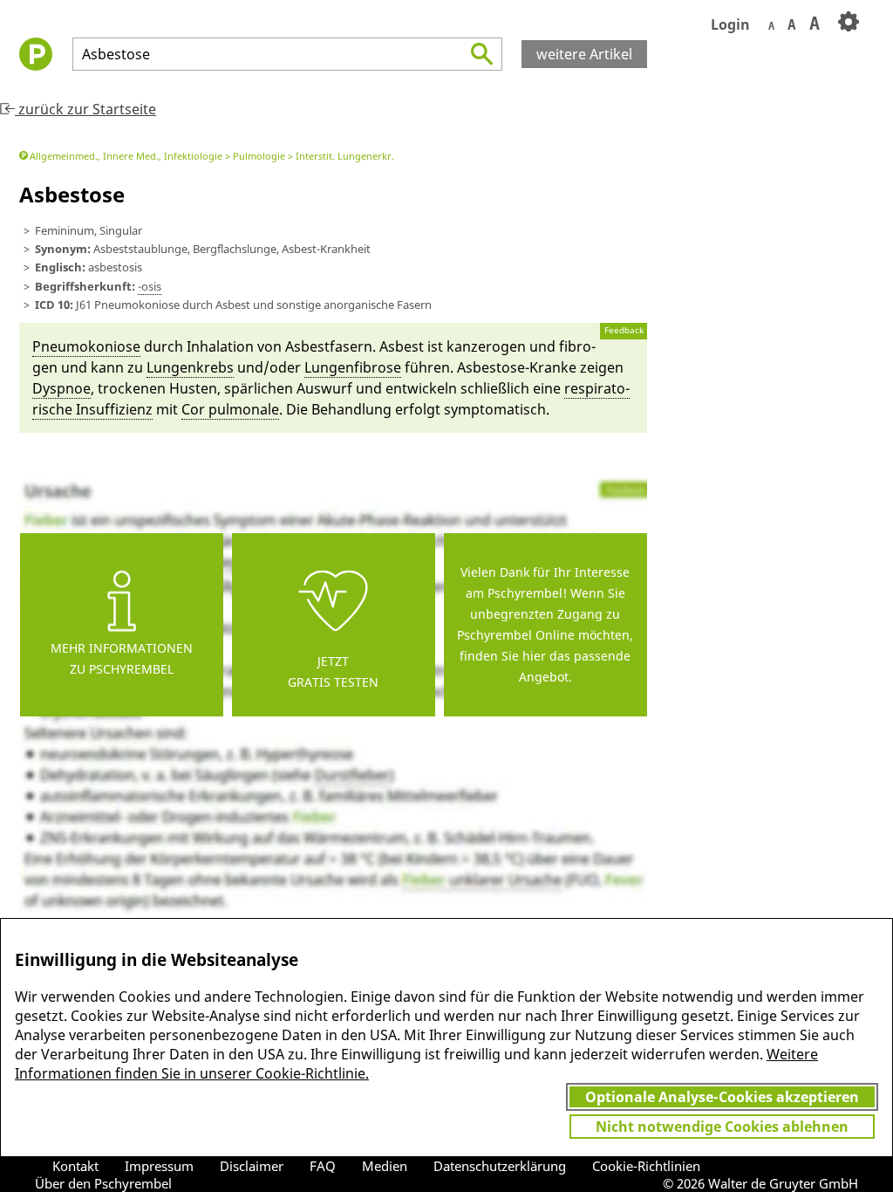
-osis (149, 286)
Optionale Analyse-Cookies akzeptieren (722, 1096)
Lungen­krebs (190, 367)
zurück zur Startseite (85, 109)
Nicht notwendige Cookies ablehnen (722, 1126)
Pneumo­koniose (86, 346)
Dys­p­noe (61, 388)
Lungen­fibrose (352, 367)
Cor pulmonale (230, 409)
